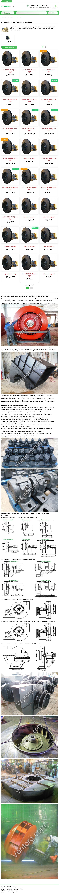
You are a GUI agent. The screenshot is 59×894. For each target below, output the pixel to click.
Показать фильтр (9, 47)
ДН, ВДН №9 (49, 104)
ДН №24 (29, 279)
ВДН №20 (29, 249)
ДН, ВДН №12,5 (49, 134)
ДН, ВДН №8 (29, 104)
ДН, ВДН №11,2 (29, 134)
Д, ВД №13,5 (49, 163)
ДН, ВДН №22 (10, 277)
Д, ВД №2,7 (29, 75)
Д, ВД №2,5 (10, 75)
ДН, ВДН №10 (10, 134)
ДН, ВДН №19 (10, 249)
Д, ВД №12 (29, 161)
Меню (7, 1)
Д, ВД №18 (48, 192)
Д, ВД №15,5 (29, 192)
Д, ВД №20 (10, 222)
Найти (53, 13)
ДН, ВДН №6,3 (10, 104)
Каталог (7, 13)
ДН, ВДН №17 (29, 220)
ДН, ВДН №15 (10, 192)
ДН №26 (48, 277)
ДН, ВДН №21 (48, 249)
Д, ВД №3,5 (49, 75)
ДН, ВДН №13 (10, 163)
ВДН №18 (49, 220)
